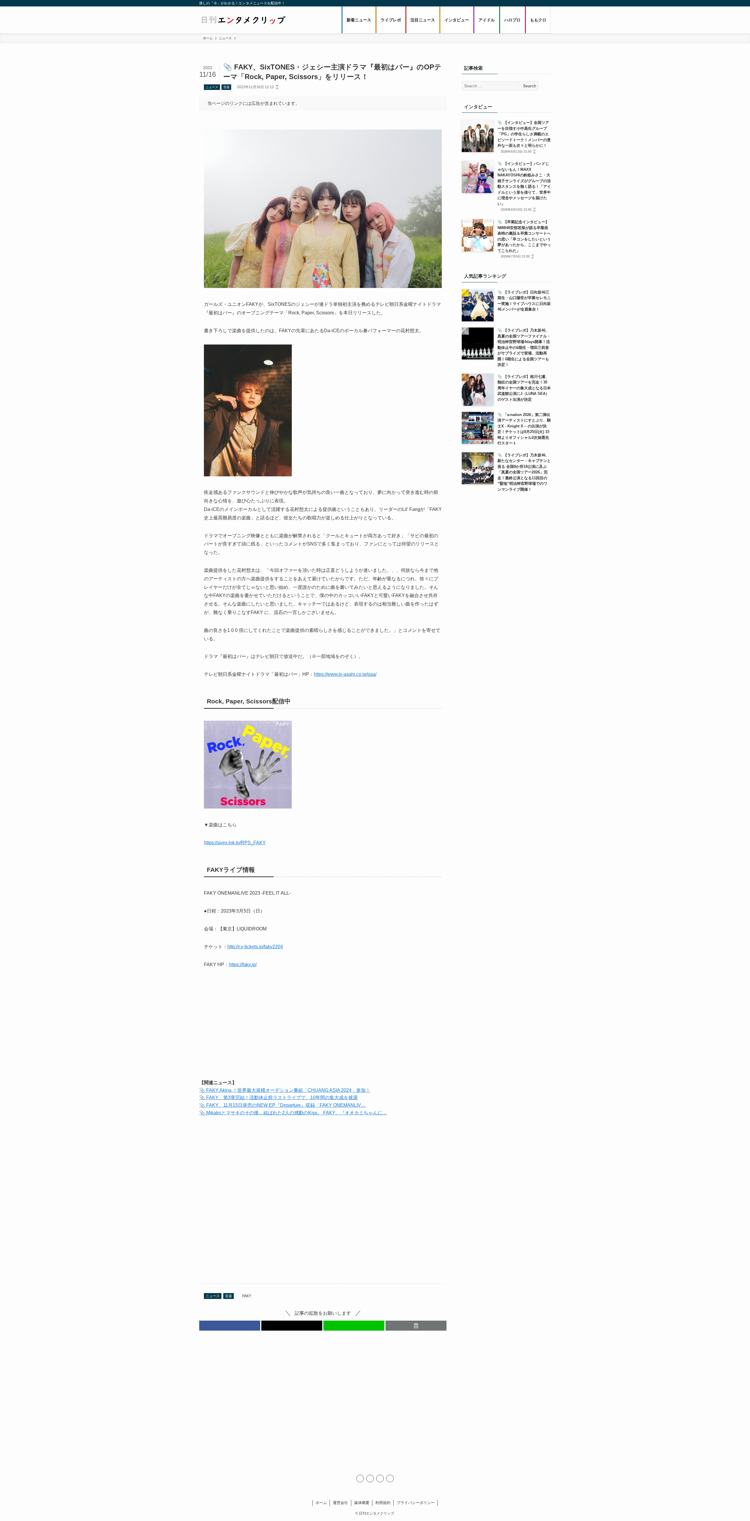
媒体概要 (361, 1502)
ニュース (211, 87)
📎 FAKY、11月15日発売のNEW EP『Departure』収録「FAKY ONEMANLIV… (282, 1105)
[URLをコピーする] (416, 1326)
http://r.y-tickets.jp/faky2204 (255, 946)
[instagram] (370, 1478)
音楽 (226, 87)
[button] (229, 1326)
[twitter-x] (360, 1478)
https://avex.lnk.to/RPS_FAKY (235, 842)
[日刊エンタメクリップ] (243, 20)
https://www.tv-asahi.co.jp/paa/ (345, 674)
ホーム (321, 1502)
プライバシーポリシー (416, 1502)
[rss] (380, 1478)
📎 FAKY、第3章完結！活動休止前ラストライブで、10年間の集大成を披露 (278, 1097)
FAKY (246, 1296)
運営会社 (340, 1502)
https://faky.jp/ (243, 964)
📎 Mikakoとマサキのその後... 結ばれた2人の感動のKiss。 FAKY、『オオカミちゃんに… (293, 1112)
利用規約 (383, 1502)
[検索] (390, 1478)
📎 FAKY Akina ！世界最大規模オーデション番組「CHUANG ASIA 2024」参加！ (284, 1090)
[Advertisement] (322, 1029)
